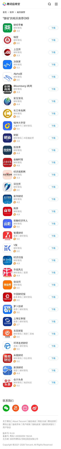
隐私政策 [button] (36, 424)
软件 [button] (12, 12)
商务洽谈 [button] (42, 421)
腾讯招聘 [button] (52, 421)
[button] (11, 4)
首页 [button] (5, 12)
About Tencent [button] (19, 421)
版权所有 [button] (17, 424)
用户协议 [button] (7, 427)
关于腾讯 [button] (7, 421)
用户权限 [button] (26, 424)
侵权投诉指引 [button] (48, 424)
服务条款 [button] (32, 421)
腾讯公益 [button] (7, 424)
